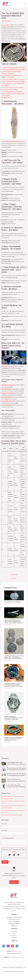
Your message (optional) (7, 838)
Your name (4, 823)
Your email (4, 830)
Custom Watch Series (14, 919)
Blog (3, 21)
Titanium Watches (6, 389)
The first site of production (12, 602)
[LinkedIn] (17, 946)
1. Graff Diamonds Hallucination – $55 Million (13, 67)
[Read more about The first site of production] (14, 595)
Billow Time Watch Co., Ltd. (9, 366)
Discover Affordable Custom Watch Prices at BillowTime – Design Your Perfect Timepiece (13, 621)
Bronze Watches (6, 397)
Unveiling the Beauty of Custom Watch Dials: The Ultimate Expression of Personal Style (14, 657)
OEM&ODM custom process (14, 917)
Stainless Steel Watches (8, 385)
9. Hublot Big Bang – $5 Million (9, 89)
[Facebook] (3, 946)
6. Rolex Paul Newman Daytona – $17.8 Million (13, 81)
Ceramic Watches (6, 405)
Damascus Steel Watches (8, 393)
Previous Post (14, 574)
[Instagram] (8, 946)
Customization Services (14, 923)
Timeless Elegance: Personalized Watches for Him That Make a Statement (13, 718)
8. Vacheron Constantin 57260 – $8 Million (12, 87)
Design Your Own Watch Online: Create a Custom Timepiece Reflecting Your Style (13, 739)
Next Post (14, 578)
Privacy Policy (14, 931)
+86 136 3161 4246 (16, 951)
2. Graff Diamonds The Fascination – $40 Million (13, 69)
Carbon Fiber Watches (7, 401)
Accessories (14, 925)
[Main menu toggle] (25, 3)
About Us (14, 935)
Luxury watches (5, 25)
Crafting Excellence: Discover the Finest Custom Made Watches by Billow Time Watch (13, 685)
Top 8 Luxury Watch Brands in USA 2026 (11, 815)
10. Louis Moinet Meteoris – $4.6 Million (11, 91)
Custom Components (14, 921)
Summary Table (5, 97)
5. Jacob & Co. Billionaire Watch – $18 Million (13, 79)
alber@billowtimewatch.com (16, 957)
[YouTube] (12, 946)
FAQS (14, 933)
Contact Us (14, 937)
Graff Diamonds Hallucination (12, 141)
